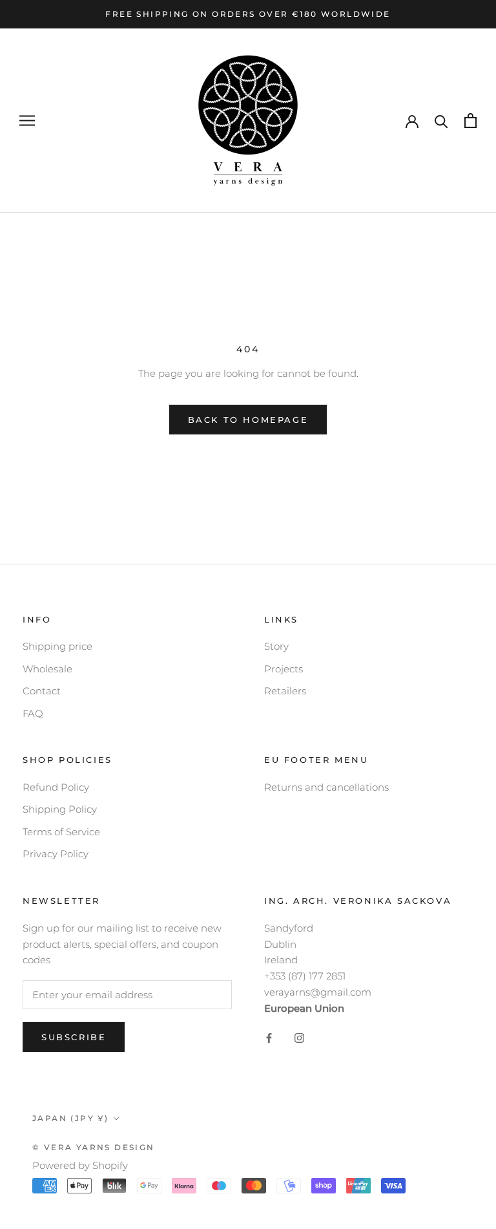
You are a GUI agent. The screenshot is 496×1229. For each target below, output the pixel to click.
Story (276, 646)
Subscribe (73, 1037)
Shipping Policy (60, 809)
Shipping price (57, 646)
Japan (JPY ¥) (70, 1118)
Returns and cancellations (326, 787)
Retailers (285, 691)
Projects (283, 669)
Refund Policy (56, 787)
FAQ (33, 713)
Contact (42, 691)
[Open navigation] (27, 121)
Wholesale (47, 669)
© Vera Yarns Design (93, 1147)
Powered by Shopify (80, 1165)
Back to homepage (248, 419)
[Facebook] (269, 1037)
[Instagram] (299, 1037)
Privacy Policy (55, 854)
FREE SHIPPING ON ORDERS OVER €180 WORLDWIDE (247, 14)
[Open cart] (470, 120)
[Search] (441, 120)
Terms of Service (61, 832)
